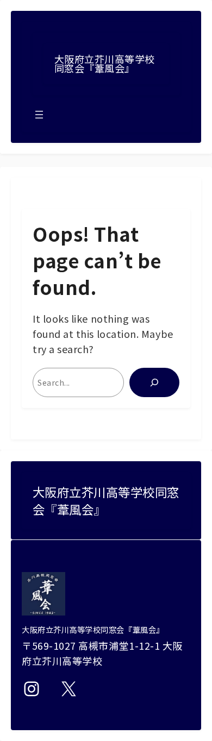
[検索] (154, 382)
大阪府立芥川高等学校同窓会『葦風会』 (104, 64)
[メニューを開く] (39, 114)
